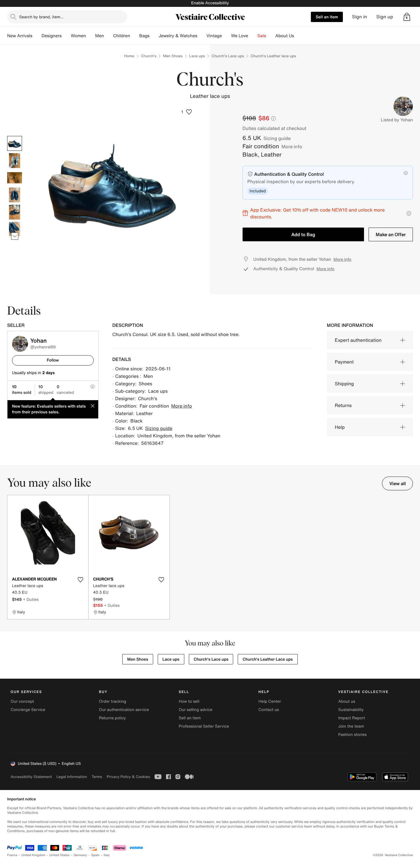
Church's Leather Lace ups (268, 659)
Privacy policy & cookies (128, 776)
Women (78, 36)
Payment (344, 361)
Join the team (351, 726)
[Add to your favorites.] (80, 579)
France (12, 855)
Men (99, 36)
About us (346, 701)
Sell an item (327, 17)
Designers (51, 36)
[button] (407, 17)
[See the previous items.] (14, 135)
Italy (107, 855)
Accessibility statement (31, 776)
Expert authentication (358, 340)
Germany (80, 855)
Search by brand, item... (41, 17)
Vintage (214, 36)
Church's (148, 56)
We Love (239, 36)
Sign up (384, 17)
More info (291, 146)
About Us (284, 36)
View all (397, 483)
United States (59, 855)
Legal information (71, 776)
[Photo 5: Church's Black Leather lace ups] (14, 212)
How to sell (189, 701)
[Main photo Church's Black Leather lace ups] (14, 143)
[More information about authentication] (405, 172)
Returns (343, 405)
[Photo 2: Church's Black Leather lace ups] (14, 160)
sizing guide (277, 138)
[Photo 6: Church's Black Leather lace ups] (14, 229)
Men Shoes (172, 56)
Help (340, 427)
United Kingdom (33, 855)
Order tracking (112, 701)
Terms (96, 776)
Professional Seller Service (204, 726)
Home (129, 56)
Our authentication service (124, 710)
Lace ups (197, 56)
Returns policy (112, 718)
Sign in (359, 17)
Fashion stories (352, 735)
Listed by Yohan (397, 120)
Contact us (269, 710)
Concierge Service (28, 710)
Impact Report (351, 718)
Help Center (270, 701)
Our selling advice (195, 710)
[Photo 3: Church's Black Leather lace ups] (14, 177)
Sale (261, 36)
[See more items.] (14, 236)
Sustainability (351, 710)
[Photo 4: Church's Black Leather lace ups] (14, 194)
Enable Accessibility (210, 3)
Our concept (22, 701)
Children (121, 36)
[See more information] (409, 213)
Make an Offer (391, 234)
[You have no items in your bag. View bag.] (407, 17)
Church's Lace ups (227, 56)
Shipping (344, 383)
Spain (95, 855)
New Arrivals (19, 36)
